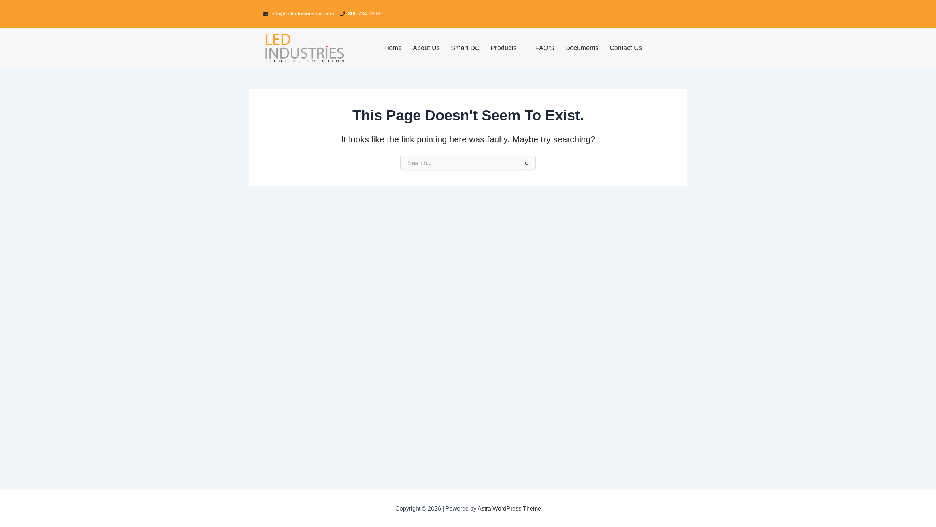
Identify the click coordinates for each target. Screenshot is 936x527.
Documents (582, 48)
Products (504, 48)
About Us (426, 48)
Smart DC (465, 48)
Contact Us (625, 48)
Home (393, 48)
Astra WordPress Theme (509, 508)
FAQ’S (544, 48)
